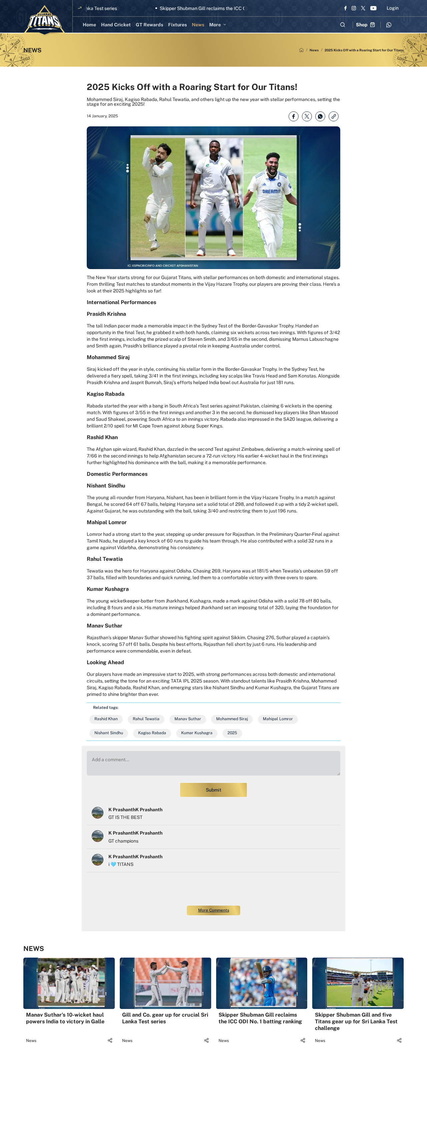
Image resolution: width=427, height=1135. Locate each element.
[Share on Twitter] (307, 116)
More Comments (213, 910)
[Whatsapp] (389, 24)
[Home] (301, 50)
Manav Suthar (187, 719)
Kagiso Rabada (152, 733)
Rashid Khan (106, 719)
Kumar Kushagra (196, 733)
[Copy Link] (334, 116)
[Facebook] (345, 8)
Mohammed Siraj (232, 719)
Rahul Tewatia (146, 719)
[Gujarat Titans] (44, 20)
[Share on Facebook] (294, 116)
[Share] (110, 1040)
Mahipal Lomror (278, 719)
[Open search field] (342, 24)
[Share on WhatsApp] (320, 116)
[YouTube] (373, 8)
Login (393, 8)
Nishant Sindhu (108, 733)
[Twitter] (363, 8)
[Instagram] (354, 8)
